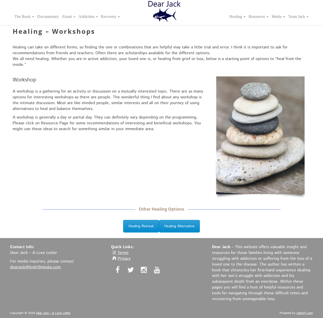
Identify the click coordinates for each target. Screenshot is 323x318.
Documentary (48, 16)
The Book (23, 16)
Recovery (109, 16)
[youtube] (156, 271)
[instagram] (143, 271)
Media (277, 16)
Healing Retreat (141, 226)
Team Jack (297, 16)
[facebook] (117, 271)
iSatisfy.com (305, 313)
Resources (257, 16)
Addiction (86, 16)
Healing (236, 16)
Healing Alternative (179, 226)
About (67, 16)
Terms (123, 253)
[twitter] (130, 271)
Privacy (124, 259)
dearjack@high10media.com (35, 267)
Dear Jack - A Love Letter (53, 313)
